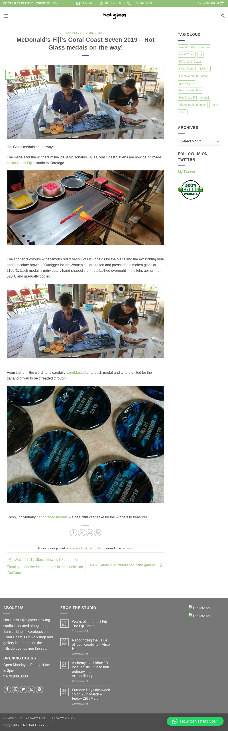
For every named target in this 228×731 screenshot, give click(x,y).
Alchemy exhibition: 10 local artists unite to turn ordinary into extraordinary (90, 669)
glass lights (186, 83)
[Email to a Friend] (89, 532)
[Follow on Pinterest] (39, 689)
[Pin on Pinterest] (97, 532)
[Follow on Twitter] (23, 689)
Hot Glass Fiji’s (22, 163)
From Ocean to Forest (193, 76)
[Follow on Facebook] (7, 689)
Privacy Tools (37, 718)
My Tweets (186, 172)
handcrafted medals (52, 517)
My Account (12, 718)
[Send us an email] (31, 689)
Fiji (200, 54)
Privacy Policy (63, 718)
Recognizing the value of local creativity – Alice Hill (91, 644)
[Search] (223, 16)
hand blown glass (190, 90)
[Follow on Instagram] (15, 689)
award (183, 47)
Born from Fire (200, 47)
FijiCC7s (203, 68)
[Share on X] (81, 532)
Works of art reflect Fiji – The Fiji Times (91, 624)
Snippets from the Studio (85, 33)
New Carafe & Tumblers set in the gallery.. (123, 565)
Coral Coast (186, 54)
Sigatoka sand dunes (192, 104)
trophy (215, 104)
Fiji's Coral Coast (190, 61)
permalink (128, 548)
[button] (211, 3)
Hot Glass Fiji (188, 97)
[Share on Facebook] (73, 532)
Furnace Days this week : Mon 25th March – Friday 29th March (91, 694)
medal (205, 97)
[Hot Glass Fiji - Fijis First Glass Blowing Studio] (114, 16)
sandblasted (76, 372)
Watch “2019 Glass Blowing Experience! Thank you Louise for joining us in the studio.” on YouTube (45, 566)
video (182, 112)
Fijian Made (186, 68)
